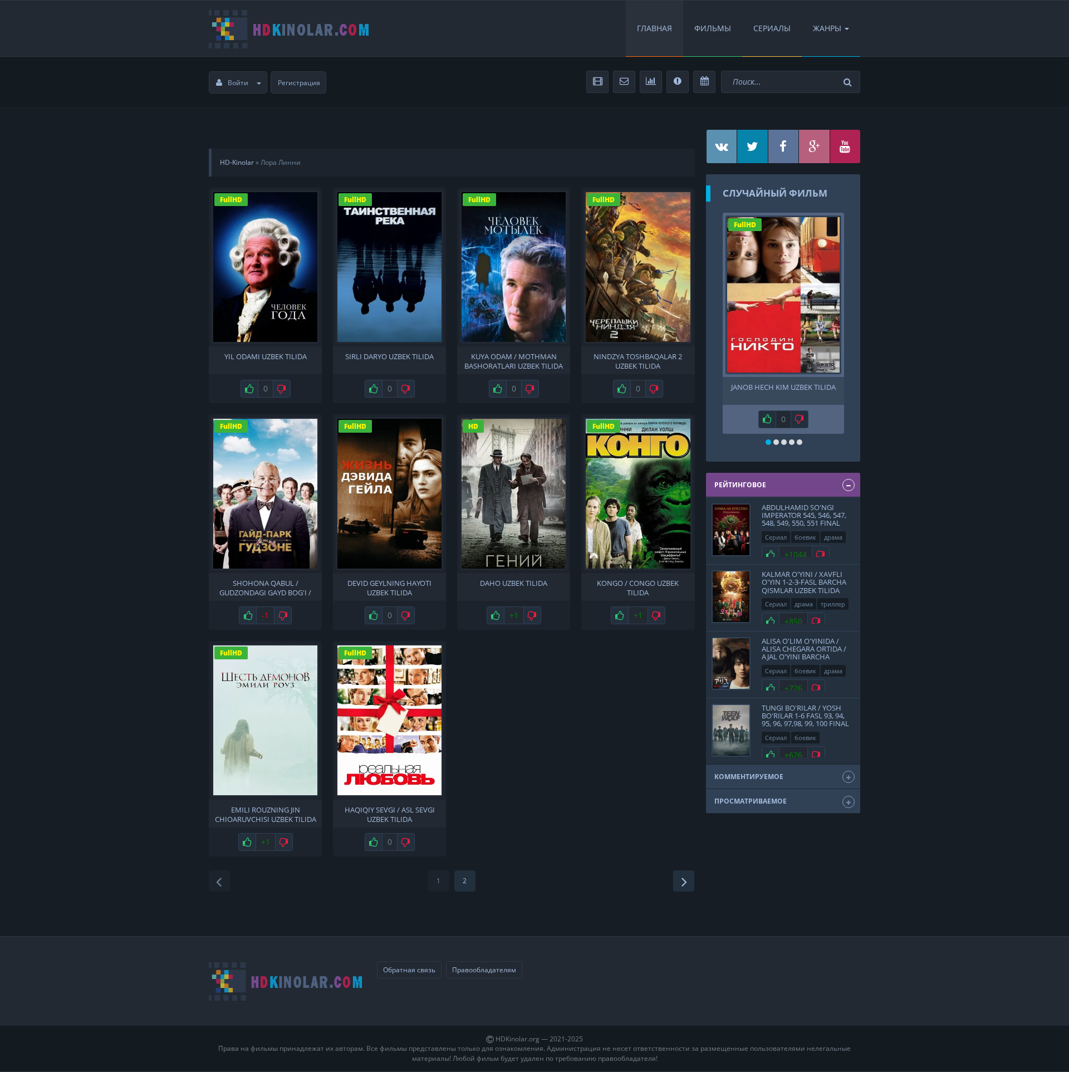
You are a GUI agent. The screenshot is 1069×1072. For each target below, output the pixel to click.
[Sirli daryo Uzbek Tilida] (389, 267)
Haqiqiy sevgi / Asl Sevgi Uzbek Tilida (390, 813)
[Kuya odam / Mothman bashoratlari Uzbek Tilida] (513, 267)
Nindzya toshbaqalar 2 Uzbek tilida (638, 360)
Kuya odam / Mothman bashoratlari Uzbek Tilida (513, 360)
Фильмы (712, 28)
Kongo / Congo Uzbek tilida (638, 587)
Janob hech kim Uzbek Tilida (783, 387)
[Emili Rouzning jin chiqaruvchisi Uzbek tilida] (265, 720)
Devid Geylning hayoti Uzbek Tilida (389, 587)
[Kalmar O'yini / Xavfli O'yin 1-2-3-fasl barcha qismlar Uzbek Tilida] (731, 596)
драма (833, 537)
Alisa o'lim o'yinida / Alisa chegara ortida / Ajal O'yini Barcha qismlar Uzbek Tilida (804, 653)
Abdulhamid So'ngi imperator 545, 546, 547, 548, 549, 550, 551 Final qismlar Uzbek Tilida (804, 519)
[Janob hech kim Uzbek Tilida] (783, 295)
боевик (805, 537)
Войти (238, 82)
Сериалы (772, 28)
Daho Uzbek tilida (513, 583)
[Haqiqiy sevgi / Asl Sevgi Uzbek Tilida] (389, 720)
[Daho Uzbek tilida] (513, 493)
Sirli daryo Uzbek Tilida (389, 356)
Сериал (776, 537)
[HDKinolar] (289, 28)
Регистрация (299, 82)
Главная (654, 28)
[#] (722, 146)
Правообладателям (484, 970)
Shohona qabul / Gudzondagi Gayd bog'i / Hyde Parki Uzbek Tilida (265, 587)
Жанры (827, 28)
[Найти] (849, 82)
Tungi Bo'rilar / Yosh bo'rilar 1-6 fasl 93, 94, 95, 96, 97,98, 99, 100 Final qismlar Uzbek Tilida (805, 720)
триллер (833, 604)
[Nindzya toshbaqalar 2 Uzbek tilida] (638, 267)
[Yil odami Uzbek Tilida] (265, 267)
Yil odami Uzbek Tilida (265, 356)
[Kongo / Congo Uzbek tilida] (638, 493)
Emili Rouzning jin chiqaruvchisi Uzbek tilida (265, 813)
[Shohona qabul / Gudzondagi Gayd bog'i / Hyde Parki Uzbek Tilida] (265, 493)
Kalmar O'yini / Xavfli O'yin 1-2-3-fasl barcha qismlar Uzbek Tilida (804, 582)
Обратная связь (409, 970)
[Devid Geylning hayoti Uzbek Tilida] (389, 493)
